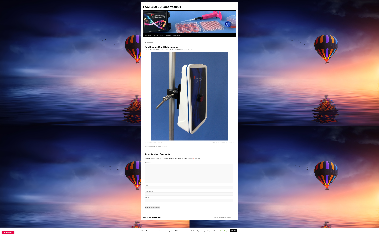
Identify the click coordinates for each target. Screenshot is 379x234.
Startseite (148, 35)
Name (147, 185)
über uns (168, 35)
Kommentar (148, 162)
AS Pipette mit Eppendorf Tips (155, 142)
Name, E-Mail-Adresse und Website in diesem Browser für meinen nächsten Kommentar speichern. (174, 204)
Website (147, 197)
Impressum (176, 35)
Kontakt (162, 35)
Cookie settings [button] (222, 231)
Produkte (155, 35)
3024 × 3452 (186, 49)
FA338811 (150, 49)
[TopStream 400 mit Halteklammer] (189, 96)
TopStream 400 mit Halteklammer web (222, 142)
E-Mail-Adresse (149, 191)
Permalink (164, 146)
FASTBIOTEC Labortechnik (162, 7)
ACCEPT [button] (233, 231)
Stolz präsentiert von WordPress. (224, 217)
